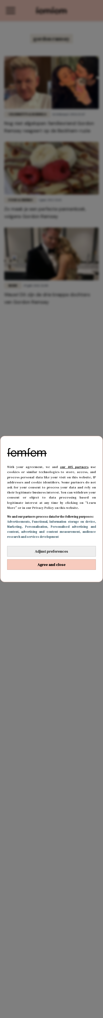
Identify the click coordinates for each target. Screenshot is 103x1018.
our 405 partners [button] (74, 467)
